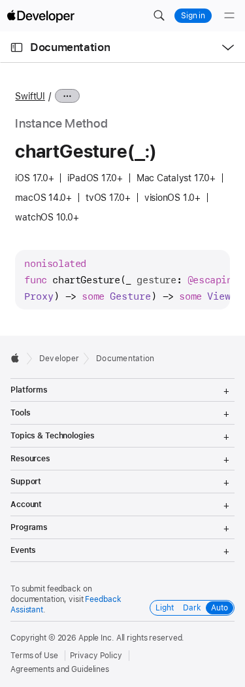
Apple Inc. (96, 638)
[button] (158, 15)
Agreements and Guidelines (59, 669)
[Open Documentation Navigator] (16, 47)
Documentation (70, 47)
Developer (59, 358)
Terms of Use (34, 655)
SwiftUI (29, 96)
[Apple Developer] (40, 15)
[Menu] (229, 15)
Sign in (193, 15)
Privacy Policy (96, 655)
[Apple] (18, 358)
